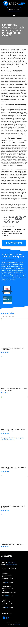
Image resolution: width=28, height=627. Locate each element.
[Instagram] (7, 617)
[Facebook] (4, 617)
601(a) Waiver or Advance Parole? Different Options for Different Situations (13, 468)
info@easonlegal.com (11, 564)
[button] (14, 15)
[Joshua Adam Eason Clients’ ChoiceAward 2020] (7, 293)
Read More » (5, 352)
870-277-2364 (11, 562)
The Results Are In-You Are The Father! (12, 544)
